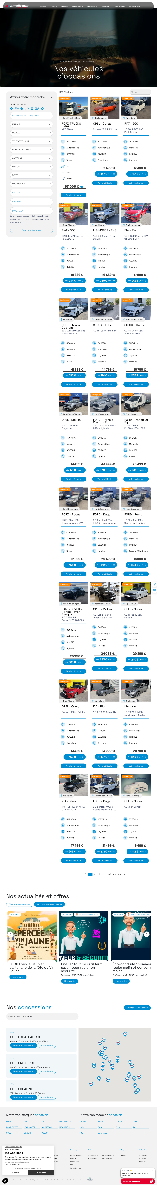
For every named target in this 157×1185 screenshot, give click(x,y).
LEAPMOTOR (29, 1127)
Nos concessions (107, 1155)
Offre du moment (70, 914)
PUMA (83, 1121)
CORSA (119, 1121)
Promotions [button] (125, 1150)
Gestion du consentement (76, 1180)
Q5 (81, 1133)
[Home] (16, 6)
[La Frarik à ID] (90, 1180)
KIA (25, 1121)
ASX (82, 1127)
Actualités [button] (143, 1150)
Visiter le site (47, 1045)
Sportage (102, 1133)
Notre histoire (93, 1155)
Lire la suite (18, 981)
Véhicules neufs (89, 914)
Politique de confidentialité (39, 1180)
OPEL (8, 1133)
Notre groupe (76, 6)
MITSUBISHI (64, 1127)
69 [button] (119, 874)
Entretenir (64, 6)
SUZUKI (27, 1133)
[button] (85, 874)
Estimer (54, 6)
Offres (123, 1155)
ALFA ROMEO (65, 1121)
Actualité (15, 914)
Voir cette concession (23, 1045)
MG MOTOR (46, 1127)
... (104, 874)
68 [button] (114, 874)
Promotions (91, 6)
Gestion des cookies (58, 1180)
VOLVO (44, 1133)
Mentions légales (12, 1180)
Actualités (105, 6)
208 (135, 1121)
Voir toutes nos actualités (49, 904)
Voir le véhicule (73, 195)
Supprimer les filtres (31, 230)
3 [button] (99, 874)
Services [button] (73, 1150)
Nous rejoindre (120, 6)
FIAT (43, 1121)
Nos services (92, 1158)
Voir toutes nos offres (19, 904)
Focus (118, 1127)
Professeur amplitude (36, 914)
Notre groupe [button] (93, 1150)
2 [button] (95, 874)
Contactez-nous (134, 6)
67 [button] (109, 874)
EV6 (100, 1127)
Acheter (43, 6)
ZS (134, 1127)
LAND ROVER (12, 1127)
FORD (8, 1121)
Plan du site (24, 1180)
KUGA (100, 1121)
